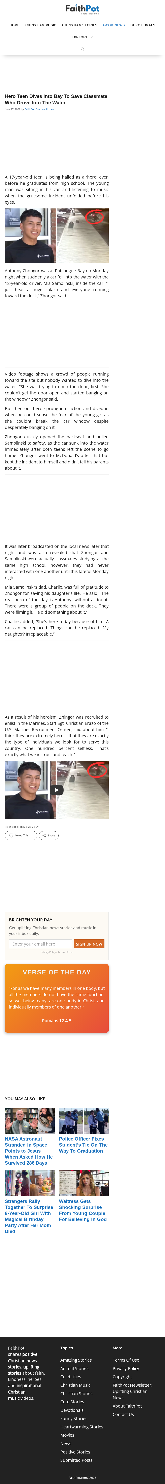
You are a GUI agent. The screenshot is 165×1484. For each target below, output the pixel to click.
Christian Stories (80, 25)
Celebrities (70, 1376)
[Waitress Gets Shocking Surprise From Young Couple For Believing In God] (84, 1193)
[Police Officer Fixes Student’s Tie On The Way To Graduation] (84, 1131)
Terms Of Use (126, 1360)
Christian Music (41, 25)
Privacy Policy (126, 1368)
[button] (82, 49)
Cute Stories (72, 1402)
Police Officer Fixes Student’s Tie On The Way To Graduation (83, 1145)
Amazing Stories (76, 1360)
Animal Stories (74, 1368)
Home (14, 25)
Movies (67, 1435)
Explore (80, 37)
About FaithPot (127, 1406)
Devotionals (143, 25)
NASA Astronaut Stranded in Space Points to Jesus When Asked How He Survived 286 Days (29, 1151)
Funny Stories (73, 1418)
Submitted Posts (76, 1460)
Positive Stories (44, 109)
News (65, 1443)
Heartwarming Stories (81, 1427)
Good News (114, 25)
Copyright (122, 1376)
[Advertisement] (82, 68)
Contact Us (123, 1414)
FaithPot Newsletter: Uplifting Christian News (133, 1391)
